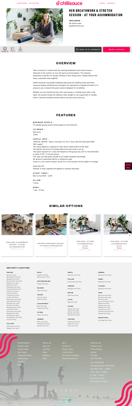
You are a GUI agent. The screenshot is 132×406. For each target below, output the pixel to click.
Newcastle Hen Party (13, 301)
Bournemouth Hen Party (14, 281)
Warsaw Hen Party (73, 313)
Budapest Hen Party (74, 288)
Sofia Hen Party (42, 290)
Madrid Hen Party (103, 303)
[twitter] (61, 390)
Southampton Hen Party (14, 317)
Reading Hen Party (13, 313)
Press (45, 352)
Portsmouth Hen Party (14, 311)
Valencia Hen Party (104, 313)
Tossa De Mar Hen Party (106, 311)
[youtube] (75, 390)
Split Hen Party (42, 299)
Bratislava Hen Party (104, 288)
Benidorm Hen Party (104, 297)
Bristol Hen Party (12, 285)
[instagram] (70, 390)
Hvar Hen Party (42, 297)
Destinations (22, 358)
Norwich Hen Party (13, 305)
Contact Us (66, 346)
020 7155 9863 (96, 358)
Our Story (46, 349)
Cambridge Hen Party (13, 287)
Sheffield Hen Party (13, 315)
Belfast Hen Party (42, 284)
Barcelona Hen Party (104, 295)
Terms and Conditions (70, 355)
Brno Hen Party (42, 306)
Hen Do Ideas (23, 349)
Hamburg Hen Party (43, 324)
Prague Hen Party (42, 308)
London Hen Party (12, 297)
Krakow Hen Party (73, 311)
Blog (19, 365)
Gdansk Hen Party (73, 309)
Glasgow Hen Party (13, 328)
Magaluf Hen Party (104, 305)
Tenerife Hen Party (104, 309)
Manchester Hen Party (14, 299)
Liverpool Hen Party (13, 295)
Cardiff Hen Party (42, 275)
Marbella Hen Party (104, 307)
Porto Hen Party (73, 326)
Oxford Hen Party (12, 309)
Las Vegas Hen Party (104, 320)
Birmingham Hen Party (14, 277)
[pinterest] (66, 390)
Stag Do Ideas (23, 346)
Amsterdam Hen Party (75, 282)
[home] (69, 3)
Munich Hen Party (43, 326)
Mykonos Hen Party (74, 275)
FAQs (45, 358)
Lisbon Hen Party (73, 324)
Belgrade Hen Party (104, 282)
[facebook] (56, 390)
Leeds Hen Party (12, 293)
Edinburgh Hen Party (13, 326)
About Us (46, 346)
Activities (21, 361)
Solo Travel (22, 352)
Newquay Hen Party (13, 303)
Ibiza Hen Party (103, 299)
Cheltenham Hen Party (14, 289)
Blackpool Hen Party (13, 279)
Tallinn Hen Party (42, 315)
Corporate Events (25, 355)
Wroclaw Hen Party (74, 315)
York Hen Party (11, 319)
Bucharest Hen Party (104, 275)
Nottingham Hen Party (14, 307)
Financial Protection (70, 358)
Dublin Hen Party (73, 295)
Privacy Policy (67, 349)
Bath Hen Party (11, 275)
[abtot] (66, 401)
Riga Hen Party (72, 302)
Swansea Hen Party (43, 277)
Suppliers (46, 355)
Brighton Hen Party (13, 283)
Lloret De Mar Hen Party (106, 301)
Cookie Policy (67, 352)
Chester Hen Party (13, 291)
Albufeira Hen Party (74, 322)
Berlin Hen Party (42, 322)
